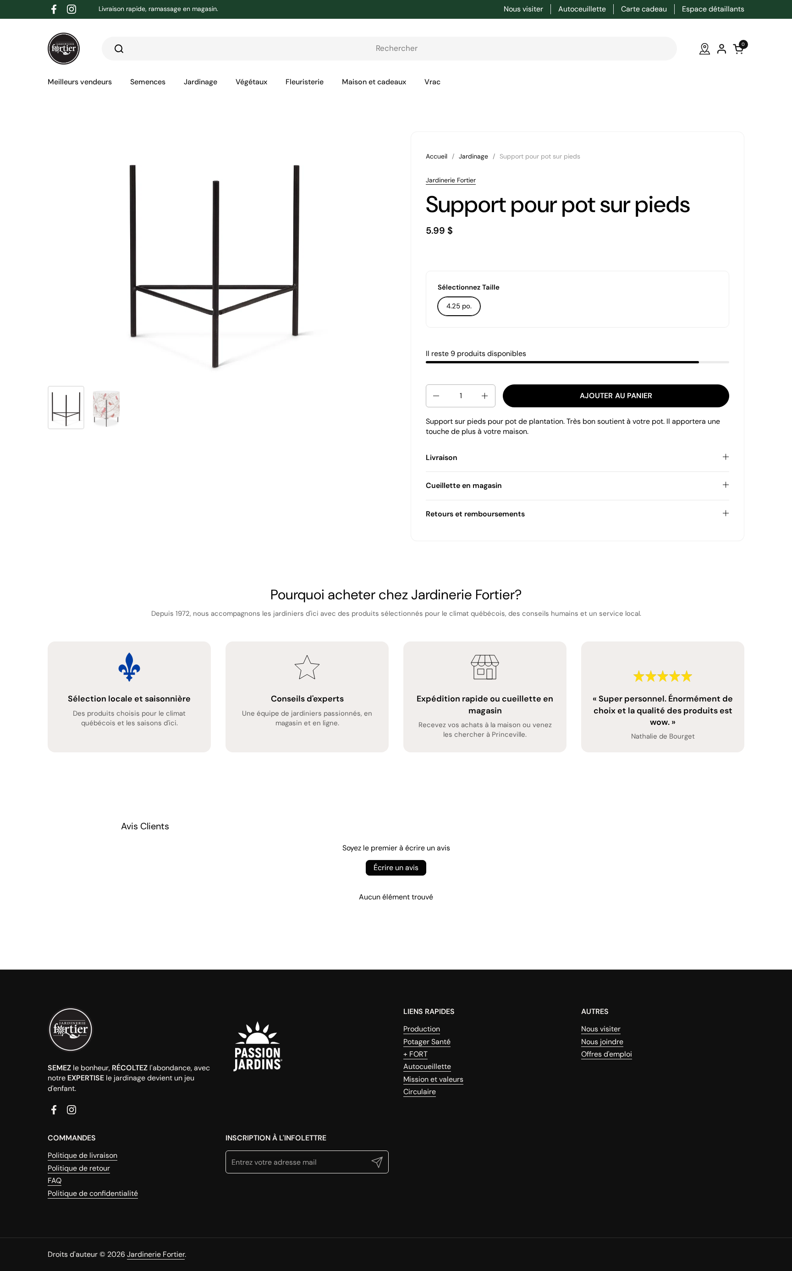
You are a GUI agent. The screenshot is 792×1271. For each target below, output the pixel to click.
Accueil (436, 156)
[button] (435, 396)
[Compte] (721, 49)
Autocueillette (427, 1066)
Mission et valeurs (433, 1079)
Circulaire (419, 1091)
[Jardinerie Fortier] (64, 49)
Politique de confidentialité (93, 1193)
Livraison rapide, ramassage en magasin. (158, 8)
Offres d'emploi (606, 1054)
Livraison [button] (441, 457)
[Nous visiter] (704, 49)
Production (421, 1029)
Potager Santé (427, 1041)
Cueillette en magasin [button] (464, 485)
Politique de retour (79, 1168)
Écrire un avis (396, 867)
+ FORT (415, 1054)
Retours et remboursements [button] (475, 514)
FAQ (54, 1180)
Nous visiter (601, 1029)
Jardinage (473, 156)
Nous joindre (602, 1041)
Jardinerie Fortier (451, 180)
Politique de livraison (82, 1155)
